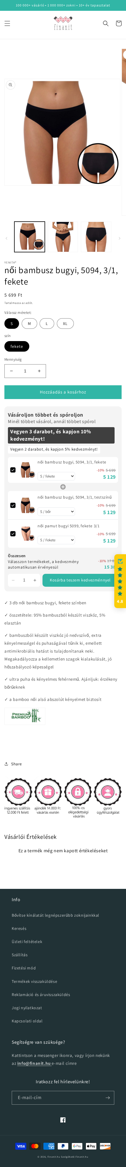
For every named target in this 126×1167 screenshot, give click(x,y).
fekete (17, 346)
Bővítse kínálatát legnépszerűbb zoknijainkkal (55, 915)
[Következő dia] (119, 238)
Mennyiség (13, 359)
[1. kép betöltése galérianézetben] (29, 237)
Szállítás (20, 954)
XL (65, 323)
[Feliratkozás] (107, 1098)
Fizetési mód (24, 968)
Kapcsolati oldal (27, 1021)
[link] (26, 469)
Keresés (19, 928)
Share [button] (16, 763)
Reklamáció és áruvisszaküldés (41, 994)
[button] (7, 23)
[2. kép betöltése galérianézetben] (63, 237)
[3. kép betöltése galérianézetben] (96, 237)
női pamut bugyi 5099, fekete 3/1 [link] (68, 525)
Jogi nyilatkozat (27, 1007)
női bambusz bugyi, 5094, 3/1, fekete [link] (72, 462)
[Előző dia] (6, 238)
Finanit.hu (53, 1156)
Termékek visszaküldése (34, 981)
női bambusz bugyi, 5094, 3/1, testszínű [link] (75, 497)
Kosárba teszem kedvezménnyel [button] (80, 580)
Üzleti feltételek (27, 941)
